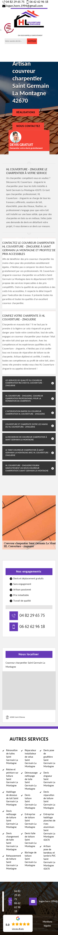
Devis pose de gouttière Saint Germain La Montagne (49, 758)
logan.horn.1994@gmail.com (24, 6)
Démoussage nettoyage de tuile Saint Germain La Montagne (31, 781)
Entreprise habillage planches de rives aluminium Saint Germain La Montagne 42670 (49, 827)
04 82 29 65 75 (15, 2)
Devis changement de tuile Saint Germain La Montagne (12, 841)
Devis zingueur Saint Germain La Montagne (49, 779)
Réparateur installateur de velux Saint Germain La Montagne (31, 758)
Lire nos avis (18, 929)
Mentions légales (47, 924)
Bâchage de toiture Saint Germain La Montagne (31, 859)
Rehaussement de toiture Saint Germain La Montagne (12, 862)
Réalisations (25, 112)
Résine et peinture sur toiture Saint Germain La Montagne (12, 777)
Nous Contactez (28, 126)
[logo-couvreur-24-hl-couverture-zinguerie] (29, 18)
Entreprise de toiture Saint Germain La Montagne (31, 820)
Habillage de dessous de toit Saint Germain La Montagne (12, 798)
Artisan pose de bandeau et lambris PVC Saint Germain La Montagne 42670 (49, 857)
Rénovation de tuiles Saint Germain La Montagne (12, 757)
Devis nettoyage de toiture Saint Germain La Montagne (12, 819)
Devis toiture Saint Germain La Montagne (31, 801)
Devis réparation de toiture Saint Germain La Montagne (49, 800)
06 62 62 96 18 (39, 2)
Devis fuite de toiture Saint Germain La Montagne (31, 840)
